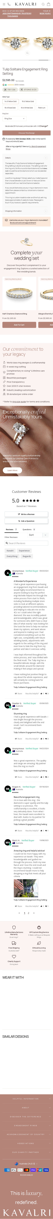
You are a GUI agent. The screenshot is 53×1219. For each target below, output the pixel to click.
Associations (26, 1143)
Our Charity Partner (25, 1152)
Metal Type (5, 97)
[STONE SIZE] (29, 89)
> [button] (34, 913)
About (25, 1108)
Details (8, 158)
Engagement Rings (25, 1125)
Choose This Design (27, 133)
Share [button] (19, 693)
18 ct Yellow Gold (28, 101)
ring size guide (19, 401)
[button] (42, 693)
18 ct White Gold (27, 108)
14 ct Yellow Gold (11, 101)
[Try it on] (10, 90)
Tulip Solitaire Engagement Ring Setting (30, 687)
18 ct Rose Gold (10, 108)
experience (24, 550)
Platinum (41, 108)
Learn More (12, 470)
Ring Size (5, 114)
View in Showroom (12, 1024)
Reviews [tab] (9, 529)
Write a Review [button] (27, 514)
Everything (12, 556)
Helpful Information (26, 1099)
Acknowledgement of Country (26, 1134)
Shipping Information (13, 211)
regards (27, 556)
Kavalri (10, 550)
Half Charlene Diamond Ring (14, 313)
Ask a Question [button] (27, 521)
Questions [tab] (27, 529)
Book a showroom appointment (23, 223)
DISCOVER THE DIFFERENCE (25, 1117)
